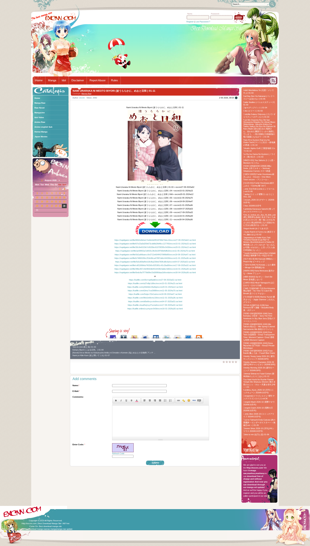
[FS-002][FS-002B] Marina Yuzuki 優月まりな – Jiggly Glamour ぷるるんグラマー (259, 299)
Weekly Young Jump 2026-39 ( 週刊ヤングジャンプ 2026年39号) (258, 357)
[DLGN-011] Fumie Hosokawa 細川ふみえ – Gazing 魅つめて (258, 184)
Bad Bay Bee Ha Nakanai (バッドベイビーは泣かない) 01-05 (258, 97)
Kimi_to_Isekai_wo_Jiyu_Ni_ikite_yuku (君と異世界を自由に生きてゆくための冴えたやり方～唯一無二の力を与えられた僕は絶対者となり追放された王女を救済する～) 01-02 (259, 220)
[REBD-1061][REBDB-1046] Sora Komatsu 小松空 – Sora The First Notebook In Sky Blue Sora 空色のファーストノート (259, 317)
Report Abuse (97, 80)
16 (64, 197)
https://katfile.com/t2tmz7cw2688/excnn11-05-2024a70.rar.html (155, 290)
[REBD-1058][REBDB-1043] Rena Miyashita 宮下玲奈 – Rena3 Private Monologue (258, 345)
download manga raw (37, 529)
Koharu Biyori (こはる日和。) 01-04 (88, 350)
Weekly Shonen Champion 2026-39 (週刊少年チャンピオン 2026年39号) (259, 363)
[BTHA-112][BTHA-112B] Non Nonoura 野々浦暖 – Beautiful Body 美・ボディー (258, 307)
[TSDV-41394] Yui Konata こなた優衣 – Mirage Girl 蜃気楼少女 (259, 266)
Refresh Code (118, 453)
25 (42, 206)
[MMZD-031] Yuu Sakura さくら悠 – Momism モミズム (259, 161)
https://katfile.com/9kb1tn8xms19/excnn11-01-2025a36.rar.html (155, 298)
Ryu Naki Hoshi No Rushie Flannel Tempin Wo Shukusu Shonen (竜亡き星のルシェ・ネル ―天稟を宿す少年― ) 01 (259, 383)
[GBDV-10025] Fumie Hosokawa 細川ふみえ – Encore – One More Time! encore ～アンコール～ (258, 177)
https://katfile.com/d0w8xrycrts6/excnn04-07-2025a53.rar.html (155, 301)
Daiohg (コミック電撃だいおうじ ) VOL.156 (258, 195)
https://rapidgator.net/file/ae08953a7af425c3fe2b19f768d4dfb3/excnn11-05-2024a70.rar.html (155, 251)
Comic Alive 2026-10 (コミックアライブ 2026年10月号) (258, 415)
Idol (64, 80)
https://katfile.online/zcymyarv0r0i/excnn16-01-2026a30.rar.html (155, 309)
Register (190, 22)
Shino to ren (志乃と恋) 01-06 (256, 434)
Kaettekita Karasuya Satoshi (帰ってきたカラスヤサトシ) (259, 210)
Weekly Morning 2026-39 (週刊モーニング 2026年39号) (258, 369)
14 (56, 197)
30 (64, 206)
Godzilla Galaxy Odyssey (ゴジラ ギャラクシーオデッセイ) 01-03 (259, 115)
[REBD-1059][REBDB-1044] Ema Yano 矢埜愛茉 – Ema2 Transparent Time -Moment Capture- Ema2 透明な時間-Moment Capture (258, 336)
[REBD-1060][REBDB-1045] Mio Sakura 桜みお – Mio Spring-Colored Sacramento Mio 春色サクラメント (259, 326)
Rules (114, 80)
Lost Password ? (202, 22)
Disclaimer (77, 80)
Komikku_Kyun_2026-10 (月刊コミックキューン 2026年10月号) (258, 391)
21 (56, 201)
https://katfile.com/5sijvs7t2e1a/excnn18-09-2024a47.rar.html (155, 294)
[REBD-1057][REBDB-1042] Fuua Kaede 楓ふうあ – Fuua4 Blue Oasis (259, 352)
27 (52, 206)
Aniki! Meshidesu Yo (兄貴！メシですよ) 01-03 (258, 91)
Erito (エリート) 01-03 (253, 111)
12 (47, 197)
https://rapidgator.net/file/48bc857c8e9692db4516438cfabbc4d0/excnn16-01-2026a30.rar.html (155, 269)
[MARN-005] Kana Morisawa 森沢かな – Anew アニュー (258, 272)
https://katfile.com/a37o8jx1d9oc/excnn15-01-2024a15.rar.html (155, 283)
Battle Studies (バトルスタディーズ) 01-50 (259, 103)
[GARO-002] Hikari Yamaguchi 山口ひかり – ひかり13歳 (258, 284)
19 (47, 201)
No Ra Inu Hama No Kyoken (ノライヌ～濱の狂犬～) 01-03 (259, 155)
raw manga (51, 529)
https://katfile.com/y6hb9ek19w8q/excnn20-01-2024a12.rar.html (155, 287)
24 (37, 206)
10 (37, 197)
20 (52, 201)
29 (60, 206)
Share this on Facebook (112, 335)
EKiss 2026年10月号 (252, 206)
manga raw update (64, 529)
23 (64, 201)
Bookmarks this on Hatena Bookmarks (156, 335)
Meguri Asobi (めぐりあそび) (255, 228)
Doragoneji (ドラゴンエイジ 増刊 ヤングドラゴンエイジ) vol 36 (259, 397)
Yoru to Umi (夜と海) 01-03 (84, 347)
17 (37, 201)
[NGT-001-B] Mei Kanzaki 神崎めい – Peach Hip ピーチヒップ (259, 260)
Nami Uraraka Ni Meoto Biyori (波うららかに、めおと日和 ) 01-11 (114, 90)
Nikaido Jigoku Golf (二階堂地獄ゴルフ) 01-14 (259, 149)
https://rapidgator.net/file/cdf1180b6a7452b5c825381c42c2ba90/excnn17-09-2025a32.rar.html (155, 265)
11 (42, 197)
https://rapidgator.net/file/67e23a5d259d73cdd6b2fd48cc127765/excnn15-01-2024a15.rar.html (155, 244)
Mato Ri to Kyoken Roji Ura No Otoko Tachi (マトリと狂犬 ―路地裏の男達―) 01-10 (259, 142)
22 (60, 201)
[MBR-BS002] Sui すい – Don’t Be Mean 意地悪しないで (257, 278)
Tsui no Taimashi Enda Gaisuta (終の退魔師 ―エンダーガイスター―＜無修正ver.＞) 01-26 (259, 422)
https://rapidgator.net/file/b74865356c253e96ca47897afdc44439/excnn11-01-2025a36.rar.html (155, 258)
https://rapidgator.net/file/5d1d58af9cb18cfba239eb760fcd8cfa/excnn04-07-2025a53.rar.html (155, 262)
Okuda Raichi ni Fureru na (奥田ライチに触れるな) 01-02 (259, 233)
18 (42, 201)
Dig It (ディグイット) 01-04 (255, 108)
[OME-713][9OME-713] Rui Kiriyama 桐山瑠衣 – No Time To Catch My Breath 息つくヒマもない (259, 290)
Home (39, 80)
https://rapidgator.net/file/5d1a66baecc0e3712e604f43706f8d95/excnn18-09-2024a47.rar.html (155, 254)
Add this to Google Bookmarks (177, 335)
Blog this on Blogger (199, 335)
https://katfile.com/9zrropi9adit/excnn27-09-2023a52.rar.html (155, 280)
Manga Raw (86, 94)
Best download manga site (50, 526)
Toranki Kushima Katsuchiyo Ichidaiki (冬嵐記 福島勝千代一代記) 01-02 (259, 254)
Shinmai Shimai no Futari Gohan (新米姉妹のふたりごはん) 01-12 (258, 375)
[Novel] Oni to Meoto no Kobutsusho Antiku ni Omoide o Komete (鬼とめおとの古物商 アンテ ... (113, 353)
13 (52, 197)
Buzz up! (134, 335)
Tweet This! (166, 335)
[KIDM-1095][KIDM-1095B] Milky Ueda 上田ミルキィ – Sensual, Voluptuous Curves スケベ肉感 (257, 168)
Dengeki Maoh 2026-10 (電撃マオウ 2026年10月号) (259, 403)
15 (60, 197)
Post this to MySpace (145, 335)
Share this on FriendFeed (188, 335)
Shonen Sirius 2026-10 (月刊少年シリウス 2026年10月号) (258, 429)
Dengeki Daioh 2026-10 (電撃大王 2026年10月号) (258, 409)
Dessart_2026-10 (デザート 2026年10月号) (258, 201)
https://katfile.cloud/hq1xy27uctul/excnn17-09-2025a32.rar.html (155, 305)
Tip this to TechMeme (123, 335)
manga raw (23, 529)
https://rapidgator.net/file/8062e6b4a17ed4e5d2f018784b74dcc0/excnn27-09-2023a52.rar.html (155, 240)
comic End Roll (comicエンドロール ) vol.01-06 (258, 190)
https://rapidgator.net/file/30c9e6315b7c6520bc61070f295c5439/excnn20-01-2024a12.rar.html (155, 247)
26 (47, 206)
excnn (82, 98)
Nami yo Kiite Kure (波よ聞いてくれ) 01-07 (91, 355)
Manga (52, 80)
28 (56, 206)
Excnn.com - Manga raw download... (60, 18)
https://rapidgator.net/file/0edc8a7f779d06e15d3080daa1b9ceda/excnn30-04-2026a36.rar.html (155, 272)
